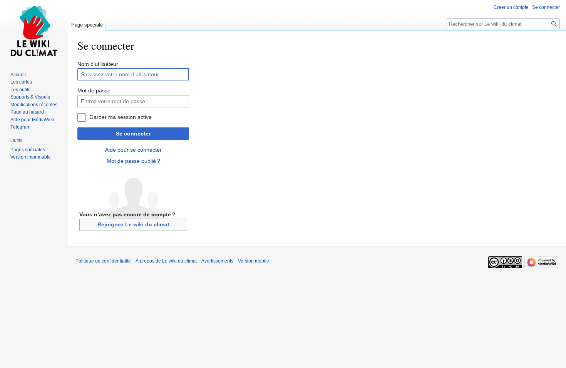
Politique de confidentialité (103, 261)
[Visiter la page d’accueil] (34, 31)
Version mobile (253, 261)
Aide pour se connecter (133, 150)
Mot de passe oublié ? (133, 161)
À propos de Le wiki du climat (166, 261)
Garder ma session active (120, 117)
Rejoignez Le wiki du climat (133, 224)
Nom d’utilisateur (97, 64)
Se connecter (133, 133)
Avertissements (217, 261)
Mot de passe (94, 90)
